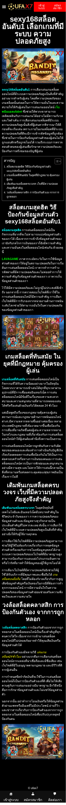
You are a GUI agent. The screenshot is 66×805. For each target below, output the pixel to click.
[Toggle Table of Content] (56, 161)
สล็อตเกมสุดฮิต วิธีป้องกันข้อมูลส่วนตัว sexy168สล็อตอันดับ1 (29, 168)
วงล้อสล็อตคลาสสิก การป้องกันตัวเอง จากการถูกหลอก (33, 194)
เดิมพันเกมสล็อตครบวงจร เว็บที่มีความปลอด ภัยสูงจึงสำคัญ (32, 185)
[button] (4, 7)
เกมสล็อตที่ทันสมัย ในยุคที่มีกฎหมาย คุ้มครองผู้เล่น (33, 177)
